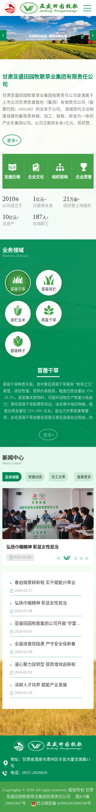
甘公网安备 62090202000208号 (63, 803)
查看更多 (84, 477)
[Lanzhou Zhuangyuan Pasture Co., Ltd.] (41, 8)
